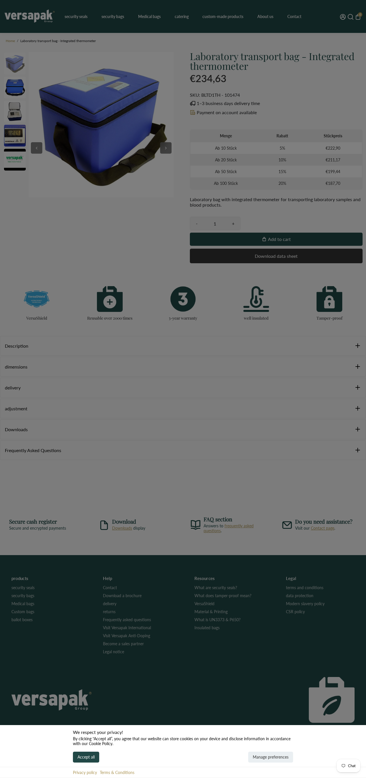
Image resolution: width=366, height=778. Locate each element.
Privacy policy (85, 772)
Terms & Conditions (117, 772)
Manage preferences (271, 757)
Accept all (86, 757)
